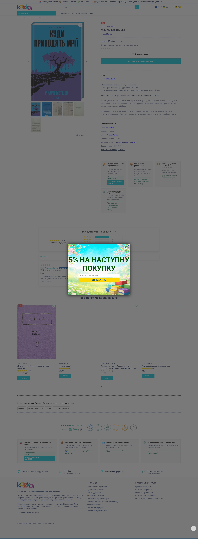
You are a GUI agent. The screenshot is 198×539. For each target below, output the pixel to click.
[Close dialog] (127, 246)
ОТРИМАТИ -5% (99, 280)
